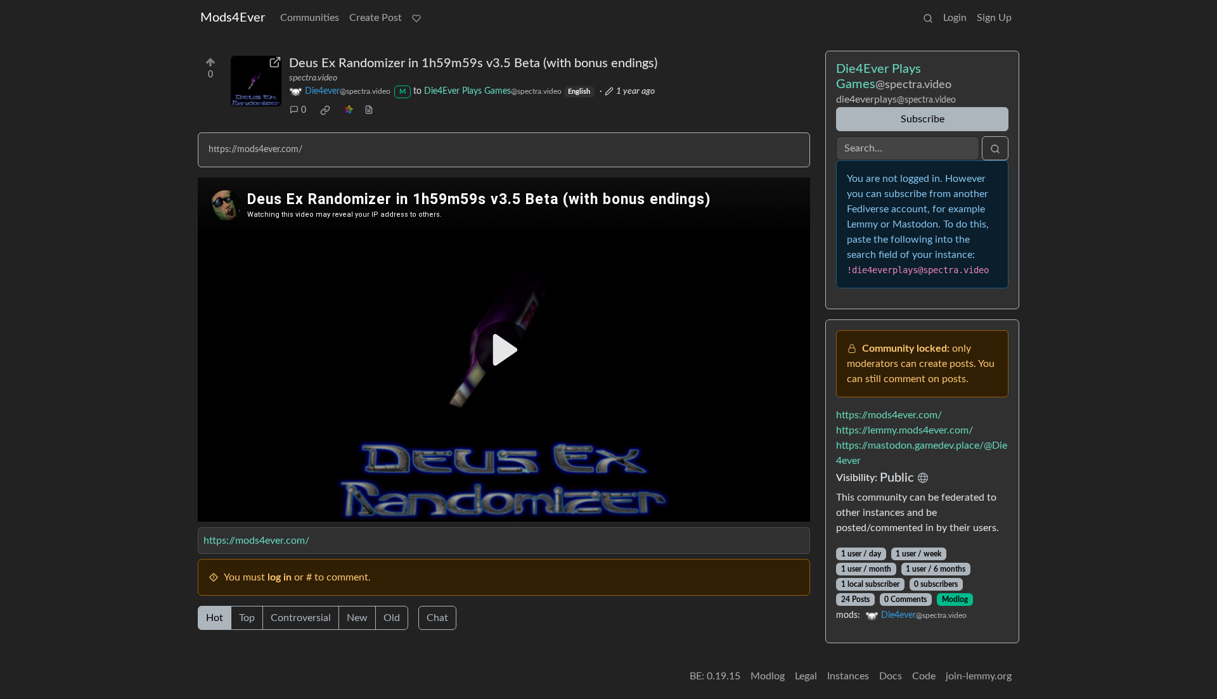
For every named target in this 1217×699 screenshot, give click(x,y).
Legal (806, 676)
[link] (325, 110)
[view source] (369, 110)
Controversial (301, 618)
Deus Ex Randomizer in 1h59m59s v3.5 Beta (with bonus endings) (473, 63)
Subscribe (922, 119)
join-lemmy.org (979, 676)
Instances (848, 676)
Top (247, 618)
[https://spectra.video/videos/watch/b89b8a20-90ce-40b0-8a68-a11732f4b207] (256, 81)
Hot (214, 618)
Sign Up (994, 18)
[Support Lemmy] (416, 17)
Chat (437, 618)
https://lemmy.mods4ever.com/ (904, 430)
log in (279, 577)
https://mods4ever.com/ (256, 540)
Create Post (375, 18)
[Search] (928, 17)
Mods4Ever (232, 17)
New (357, 618)
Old (391, 618)
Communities (309, 18)
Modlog (955, 599)
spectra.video (313, 78)
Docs (890, 676)
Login (955, 18)
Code (924, 676)
